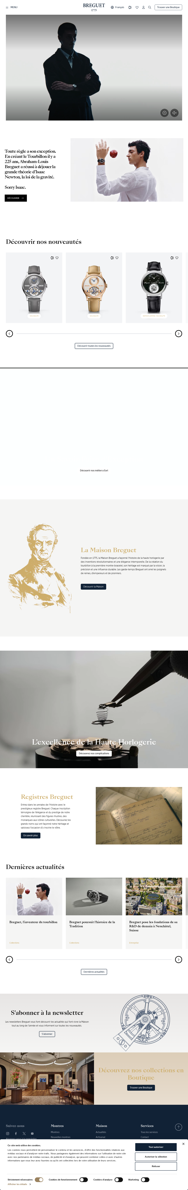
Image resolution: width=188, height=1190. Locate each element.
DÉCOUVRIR (13, 198)
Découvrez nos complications (94, 753)
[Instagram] (7, 1133)
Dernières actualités (94, 971)
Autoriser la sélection (156, 1156)
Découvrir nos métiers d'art (94, 470)
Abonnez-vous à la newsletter (21, 1138)
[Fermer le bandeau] (183, 1144)
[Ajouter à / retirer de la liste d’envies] (57, 258)
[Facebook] (16, 1133)
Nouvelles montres (60, 1137)
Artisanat (100, 1137)
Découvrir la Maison (93, 586)
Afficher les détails (17, 1184)
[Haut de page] (178, 1127)
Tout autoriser (156, 1147)
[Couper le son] (174, 113)
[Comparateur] (130, 7)
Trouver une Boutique (168, 7)
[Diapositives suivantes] (178, 333)
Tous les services (149, 1132)
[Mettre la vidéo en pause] (164, 113)
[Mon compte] (143, 7)
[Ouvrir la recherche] (149, 7)
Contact (145, 1137)
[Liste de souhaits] (137, 7)
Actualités (101, 1132)
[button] (52, 258)
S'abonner (47, 1034)
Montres (55, 1132)
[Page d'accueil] (94, 7)
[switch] (83, 1179)
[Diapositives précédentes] (9, 333)
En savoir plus (31, 835)
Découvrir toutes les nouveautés (94, 345)
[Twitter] (24, 1133)
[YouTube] (32, 1133)
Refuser (156, 1166)
